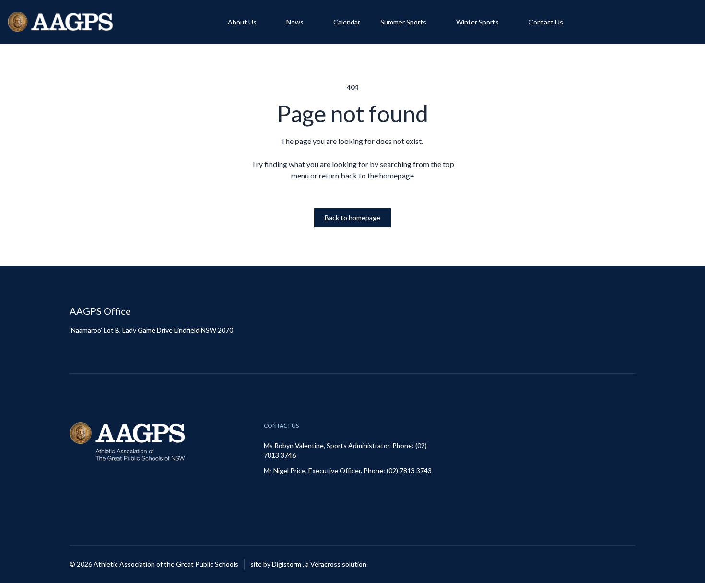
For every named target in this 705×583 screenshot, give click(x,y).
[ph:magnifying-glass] (683, 22)
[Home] (61, 22)
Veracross (326, 564)
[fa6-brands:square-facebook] (628, 564)
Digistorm (287, 564)
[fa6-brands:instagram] (604, 564)
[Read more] (604, 564)
